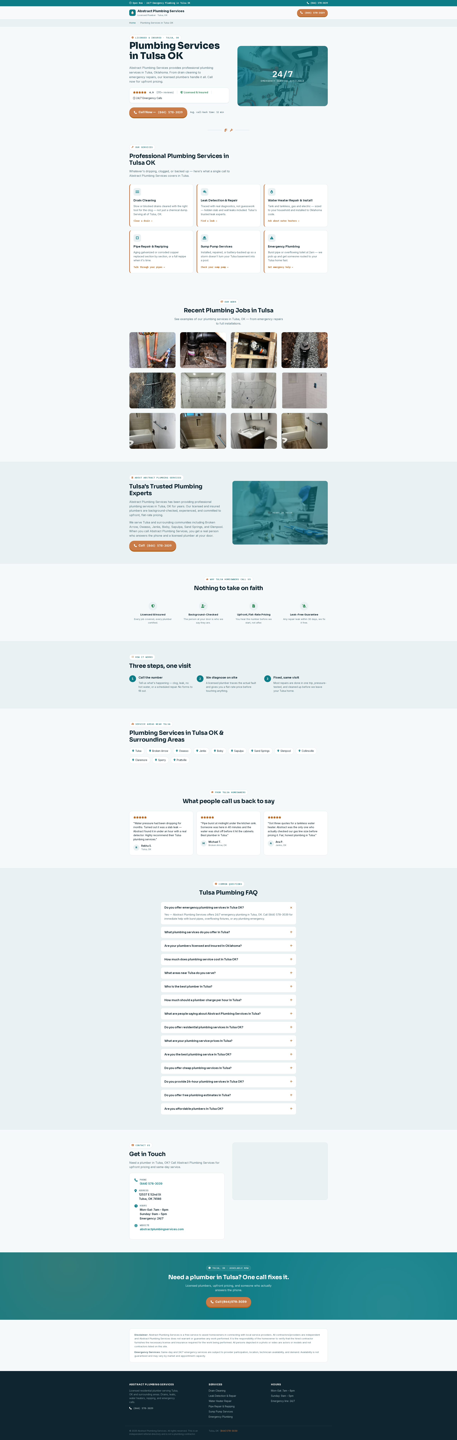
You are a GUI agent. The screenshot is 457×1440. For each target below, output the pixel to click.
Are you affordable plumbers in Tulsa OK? (193, 1109)
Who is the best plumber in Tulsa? (188, 986)
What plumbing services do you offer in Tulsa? (197, 932)
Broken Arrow (160, 750)
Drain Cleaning (217, 1390)
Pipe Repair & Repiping (222, 1406)
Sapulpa (238, 750)
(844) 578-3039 (318, 3)
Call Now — (161, 112)
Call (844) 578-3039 (231, 1302)
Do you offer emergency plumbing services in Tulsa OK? (204, 907)
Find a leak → (209, 220)
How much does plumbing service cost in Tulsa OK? (201, 959)
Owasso (184, 750)
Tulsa (138, 750)
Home (132, 22)
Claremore (141, 760)
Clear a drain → (143, 220)
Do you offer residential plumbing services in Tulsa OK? (203, 1027)
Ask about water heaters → (283, 220)
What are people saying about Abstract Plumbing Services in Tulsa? (212, 1014)
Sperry (162, 760)
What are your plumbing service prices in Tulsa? (198, 1041)
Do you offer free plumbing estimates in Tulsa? (197, 1095)
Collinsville (308, 750)
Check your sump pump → (214, 267)
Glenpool (285, 750)
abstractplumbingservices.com (162, 1229)
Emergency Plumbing (221, 1416)
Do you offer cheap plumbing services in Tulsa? (198, 1068)
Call (155, 545)
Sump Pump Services (221, 1411)
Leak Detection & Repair (222, 1395)
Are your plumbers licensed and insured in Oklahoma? (203, 946)
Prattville (182, 760)
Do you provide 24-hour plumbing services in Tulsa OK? (204, 1081)
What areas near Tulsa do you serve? (190, 973)
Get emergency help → (280, 267)
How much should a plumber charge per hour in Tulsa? (203, 1000)
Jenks (202, 750)
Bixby (220, 750)
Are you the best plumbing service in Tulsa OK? (197, 1054)
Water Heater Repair (220, 1401)
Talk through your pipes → (149, 267)
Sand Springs (262, 750)
